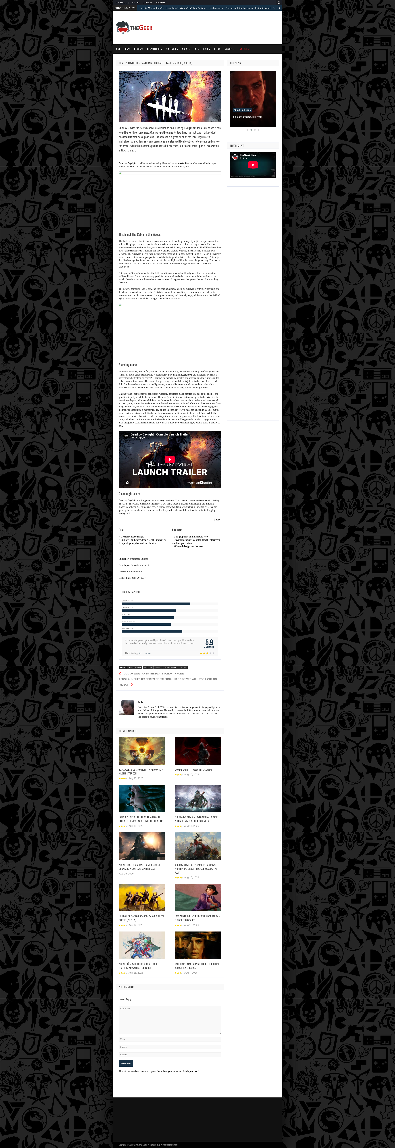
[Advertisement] (223, 27)
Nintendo (171, 49)
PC (195, 49)
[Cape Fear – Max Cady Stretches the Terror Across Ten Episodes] (198, 945)
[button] (247, 129)
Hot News (235, 63)
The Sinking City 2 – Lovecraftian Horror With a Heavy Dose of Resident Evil (196, 819)
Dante (140, 702)
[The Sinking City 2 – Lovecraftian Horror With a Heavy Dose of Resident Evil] (198, 798)
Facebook (121, 3)
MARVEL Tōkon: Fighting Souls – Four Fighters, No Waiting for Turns (138, 966)
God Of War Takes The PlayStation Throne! (154, 673)
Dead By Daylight (135, 667)
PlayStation (153, 49)
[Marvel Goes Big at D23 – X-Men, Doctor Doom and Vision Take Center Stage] (142, 846)
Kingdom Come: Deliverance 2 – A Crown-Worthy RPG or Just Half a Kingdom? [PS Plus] (196, 868)
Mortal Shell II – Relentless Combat (193, 769)
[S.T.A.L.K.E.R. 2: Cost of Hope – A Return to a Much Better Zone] (142, 751)
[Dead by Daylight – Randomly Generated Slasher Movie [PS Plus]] (170, 96)
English (243, 49)
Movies (228, 49)
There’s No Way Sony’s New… (245, 117)
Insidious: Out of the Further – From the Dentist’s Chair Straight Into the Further (140, 819)
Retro (217, 49)
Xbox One (183, 667)
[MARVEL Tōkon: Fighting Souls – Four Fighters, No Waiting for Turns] (142, 945)
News (127, 49)
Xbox (184, 49)
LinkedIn (147, 3)
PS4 (151, 667)
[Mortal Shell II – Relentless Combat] (198, 751)
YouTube (160, 3)
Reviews (138, 49)
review (158, 667)
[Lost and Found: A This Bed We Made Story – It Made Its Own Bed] (198, 897)
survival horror (170, 667)
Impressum (152, 1144)
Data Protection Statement (167, 1144)
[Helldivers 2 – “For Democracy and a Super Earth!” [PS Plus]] (142, 897)
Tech (205, 49)
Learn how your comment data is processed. (178, 1071)
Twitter (134, 3)
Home (117, 49)
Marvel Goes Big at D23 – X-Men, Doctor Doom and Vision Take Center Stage (139, 866)
